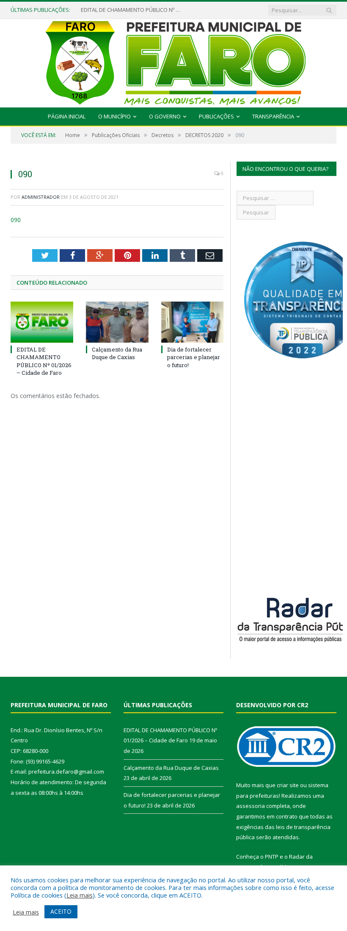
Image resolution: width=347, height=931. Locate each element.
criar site (288, 785)
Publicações (216, 116)
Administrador (41, 197)
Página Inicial (66, 116)
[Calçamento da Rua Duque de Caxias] (117, 322)
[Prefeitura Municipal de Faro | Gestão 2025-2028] (174, 61)
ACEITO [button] (61, 911)
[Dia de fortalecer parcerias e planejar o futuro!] (192, 322)
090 (16, 220)
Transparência (273, 116)
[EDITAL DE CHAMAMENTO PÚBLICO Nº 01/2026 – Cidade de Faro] (42, 322)
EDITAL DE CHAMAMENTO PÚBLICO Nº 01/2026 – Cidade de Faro (131, 10)
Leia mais (79, 895)
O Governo (165, 116)
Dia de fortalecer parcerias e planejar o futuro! (193, 357)
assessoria (250, 806)
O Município (114, 116)
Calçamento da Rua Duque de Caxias (117, 353)
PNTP (271, 856)
